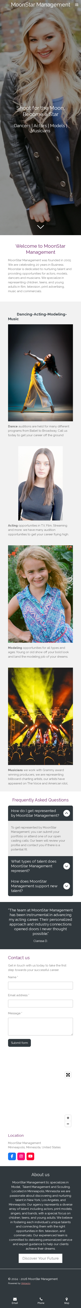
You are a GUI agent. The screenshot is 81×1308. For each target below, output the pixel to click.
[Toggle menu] (76, 4)
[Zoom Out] (68, 1124)
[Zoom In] (68, 1118)
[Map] (40, 1099)
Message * (15, 1013)
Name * (13, 977)
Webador (25, 1283)
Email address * (18, 995)
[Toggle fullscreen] (68, 1075)
